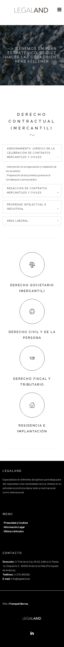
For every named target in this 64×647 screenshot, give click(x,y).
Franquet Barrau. (19, 603)
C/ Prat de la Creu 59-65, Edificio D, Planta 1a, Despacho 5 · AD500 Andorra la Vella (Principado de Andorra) (31, 566)
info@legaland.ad (20, 579)
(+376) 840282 (22, 574)
